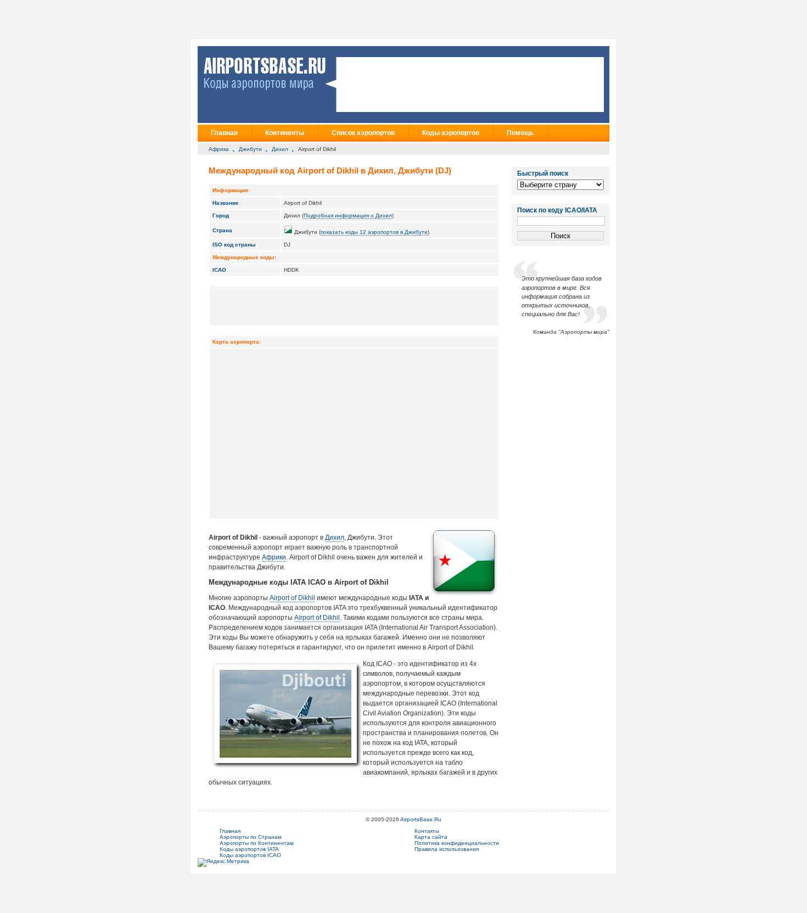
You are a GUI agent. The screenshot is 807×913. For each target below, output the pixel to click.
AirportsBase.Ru (420, 819)
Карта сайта (430, 837)
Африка (219, 149)
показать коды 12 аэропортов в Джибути (374, 232)
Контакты (426, 831)
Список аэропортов (363, 133)
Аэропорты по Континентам (257, 843)
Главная (224, 133)
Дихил (280, 149)
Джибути (250, 149)
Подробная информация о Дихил (348, 215)
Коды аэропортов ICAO (250, 855)
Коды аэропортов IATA (249, 849)
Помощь (520, 133)
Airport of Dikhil (292, 598)
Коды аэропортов (450, 133)
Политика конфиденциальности (456, 843)
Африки (274, 557)
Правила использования (446, 849)
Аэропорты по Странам (251, 837)
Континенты (284, 133)
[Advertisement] (354, 305)
